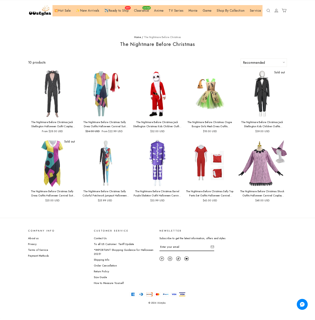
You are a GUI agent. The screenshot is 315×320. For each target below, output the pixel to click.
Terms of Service (38, 250)
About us (33, 238)
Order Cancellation (105, 265)
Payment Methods (38, 256)
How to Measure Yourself (109, 283)
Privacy (32, 244)
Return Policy (101, 271)
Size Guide (100, 277)
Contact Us (100, 238)
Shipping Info (102, 260)
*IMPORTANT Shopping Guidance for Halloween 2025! (123, 252)
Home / (138, 37)
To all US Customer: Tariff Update (114, 244)
